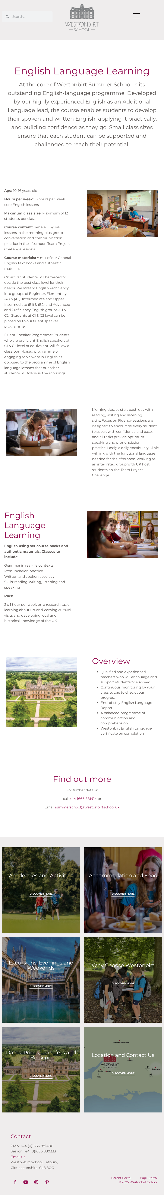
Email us (18, 1157)
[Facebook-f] (15, 1182)
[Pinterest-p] (47, 1182)
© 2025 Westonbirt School (138, 1182)
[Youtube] (25, 1182)
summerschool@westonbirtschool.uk (87, 807)
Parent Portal (121, 1178)
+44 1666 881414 (83, 799)
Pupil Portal (149, 1178)
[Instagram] (36, 1182)
